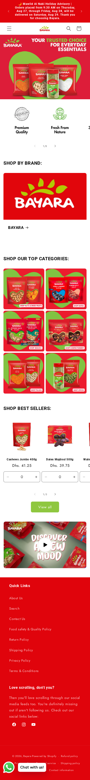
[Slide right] (55, 146)
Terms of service (46, 763)
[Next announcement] (81, 11)
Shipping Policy (21, 650)
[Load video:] (45, 545)
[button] (9, 28)
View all (45, 507)
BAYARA (16, 227)
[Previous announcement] (8, 11)
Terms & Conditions (24, 671)
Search (14, 608)
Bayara (27, 756)
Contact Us (17, 618)
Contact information (61, 770)
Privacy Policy (19, 660)
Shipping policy (70, 763)
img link (23, 271)
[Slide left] (35, 146)
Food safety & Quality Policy (30, 629)
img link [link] (10, 105)
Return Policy (19, 639)
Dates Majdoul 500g (60, 459)
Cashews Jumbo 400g (22, 459)
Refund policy (69, 756)
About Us (16, 598)
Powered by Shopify (44, 756)
